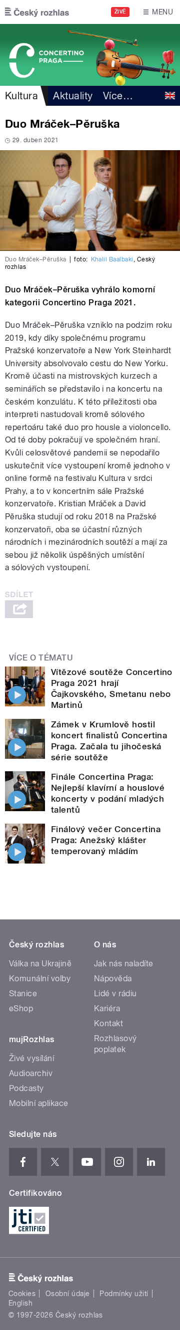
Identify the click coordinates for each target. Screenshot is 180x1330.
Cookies (22, 1294)
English (20, 1303)
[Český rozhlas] (37, 12)
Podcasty (26, 1088)
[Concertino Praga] (90, 55)
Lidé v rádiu (115, 993)
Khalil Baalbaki (112, 259)
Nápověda (113, 978)
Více (118, 96)
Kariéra (107, 1008)
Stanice (23, 993)
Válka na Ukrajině (40, 963)
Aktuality (72, 96)
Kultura (21, 96)
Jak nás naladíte (124, 963)
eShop (21, 1008)
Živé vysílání (31, 1058)
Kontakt (108, 1023)
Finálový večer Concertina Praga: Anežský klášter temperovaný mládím (105, 840)
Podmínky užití (124, 1294)
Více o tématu (41, 658)
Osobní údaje (68, 1294)
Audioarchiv (30, 1073)
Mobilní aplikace (38, 1103)
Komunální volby (39, 978)
